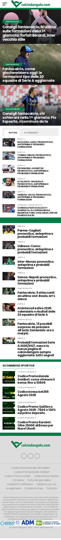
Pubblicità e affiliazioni (20, 484)
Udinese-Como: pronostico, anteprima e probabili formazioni (35, 249)
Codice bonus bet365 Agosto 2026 (33, 393)
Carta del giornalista (39, 480)
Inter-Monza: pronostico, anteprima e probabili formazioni (36, 265)
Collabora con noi (46, 484)
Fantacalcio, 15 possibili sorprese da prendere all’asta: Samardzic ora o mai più (36, 328)
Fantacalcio (25, 288)
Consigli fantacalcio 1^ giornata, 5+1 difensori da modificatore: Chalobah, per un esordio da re (37, 211)
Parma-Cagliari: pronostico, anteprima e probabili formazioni (35, 234)
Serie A (21, 226)
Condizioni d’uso (33, 488)
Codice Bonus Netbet (46, 476)
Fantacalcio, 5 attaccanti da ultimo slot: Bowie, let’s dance (36, 296)
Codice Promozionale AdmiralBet (30, 468)
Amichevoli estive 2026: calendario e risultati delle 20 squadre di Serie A (36, 311)
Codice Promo (26, 372)
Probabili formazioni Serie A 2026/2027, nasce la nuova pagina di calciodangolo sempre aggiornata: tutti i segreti (36, 349)
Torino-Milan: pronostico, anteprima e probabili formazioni (34, 158)
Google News (13, 488)
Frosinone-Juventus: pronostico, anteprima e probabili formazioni (32, 171)
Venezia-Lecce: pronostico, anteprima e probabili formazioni (34, 197)
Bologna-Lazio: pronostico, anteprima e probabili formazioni (35, 144)
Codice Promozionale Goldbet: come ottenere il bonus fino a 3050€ (36, 379)
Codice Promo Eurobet (17, 476)
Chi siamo (18, 480)
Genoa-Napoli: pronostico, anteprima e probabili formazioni (37, 280)
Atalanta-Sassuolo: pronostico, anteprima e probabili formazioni (32, 184)
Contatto (52, 488)
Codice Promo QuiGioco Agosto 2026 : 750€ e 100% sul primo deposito (37, 410)
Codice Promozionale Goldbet (31, 472)
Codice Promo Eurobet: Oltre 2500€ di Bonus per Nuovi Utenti (35, 425)
